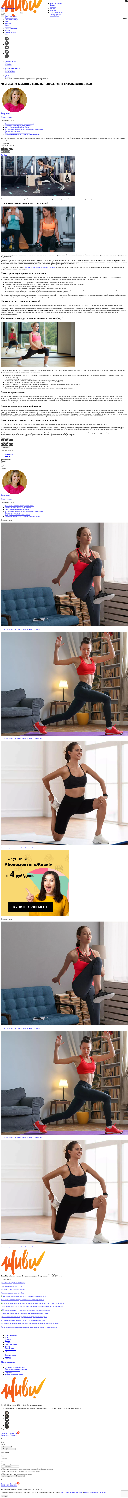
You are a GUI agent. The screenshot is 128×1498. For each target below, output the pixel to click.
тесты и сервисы (55, 14)
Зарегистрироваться (8, 1476)
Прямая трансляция (11, 20)
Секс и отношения (56, 12)
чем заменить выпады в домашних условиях (40, 267)
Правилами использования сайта (71, 1492)
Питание (53, 7)
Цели (6, 34)
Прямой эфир (9, 1348)
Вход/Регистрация (11, 16)
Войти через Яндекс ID (9, 1433)
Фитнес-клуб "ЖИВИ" (12, 68)
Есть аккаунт (20, 1476)
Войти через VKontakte (9, 1435)
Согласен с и (28, 1469)
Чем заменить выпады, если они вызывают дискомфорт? (24, 129)
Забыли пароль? (7, 1447)
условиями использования (20, 1469)
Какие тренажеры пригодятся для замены (19, 126)
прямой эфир (54, 16)
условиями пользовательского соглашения (25, 1471)
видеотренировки (56, 3)
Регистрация (11, 1449)
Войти (3, 1449)
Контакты (8, 65)
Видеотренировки (11, 18)
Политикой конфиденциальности (95, 1492)
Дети (6, 21)
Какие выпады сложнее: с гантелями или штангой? (22, 135)
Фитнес (52, 5)
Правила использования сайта (15, 1367)
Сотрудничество (10, 61)
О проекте (8, 1372)
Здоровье (53, 10)
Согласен (4, 1496)
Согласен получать (17, 1474)
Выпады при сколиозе (12, 131)
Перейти (4, 155)
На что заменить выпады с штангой (17, 127)
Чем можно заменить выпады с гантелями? (19, 124)
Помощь (7, 63)
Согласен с (21, 1471)
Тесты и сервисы (10, 32)
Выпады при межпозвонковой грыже (17, 133)
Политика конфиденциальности (16, 1369)
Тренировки (9, 70)
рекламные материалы (12, 1371)
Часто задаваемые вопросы (14, 1374)
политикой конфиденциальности (42, 1469)
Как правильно (10, 72)
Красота (52, 9)
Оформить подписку (8, 8)
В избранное (5, 151)
